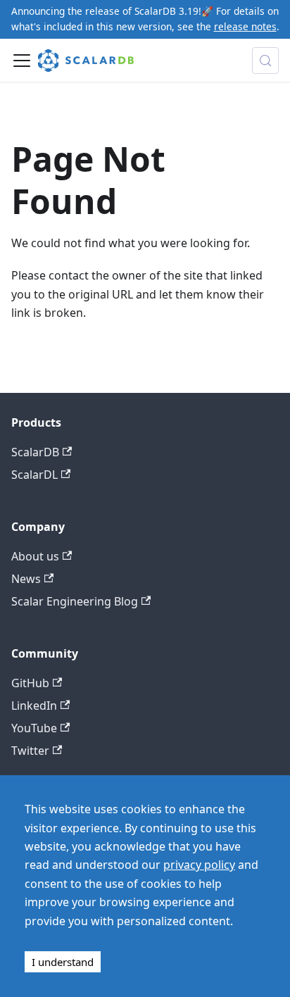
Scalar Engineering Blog (74, 601)
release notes (245, 26)
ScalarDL (34, 474)
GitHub (30, 683)
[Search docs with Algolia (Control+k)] (265, 60)
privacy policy (199, 864)
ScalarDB (35, 452)
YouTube (34, 728)
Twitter (30, 750)
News (26, 579)
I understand (63, 962)
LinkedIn (34, 705)
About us (35, 556)
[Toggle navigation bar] (21, 60)
